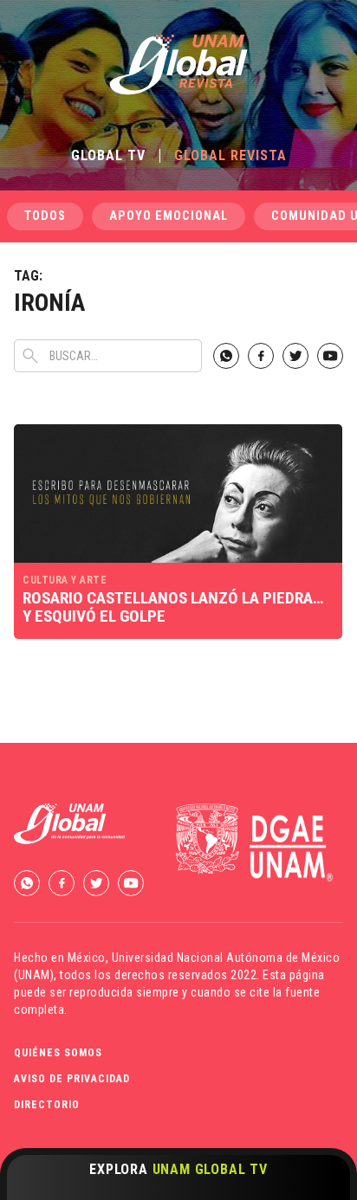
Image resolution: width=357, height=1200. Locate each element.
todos (45, 216)
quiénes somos (58, 1053)
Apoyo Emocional (168, 216)
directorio (47, 1105)
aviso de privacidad (72, 1079)
